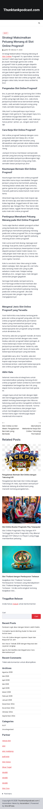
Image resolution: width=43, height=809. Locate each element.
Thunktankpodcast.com (21, 10)
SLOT (5, 33)
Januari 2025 (7, 700)
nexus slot (6, 740)
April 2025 (5, 688)
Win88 (5, 772)
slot (3, 746)
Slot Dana (6, 762)
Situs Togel (6, 767)
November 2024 (8, 708)
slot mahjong (7, 751)
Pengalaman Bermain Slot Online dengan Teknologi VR (19, 476)
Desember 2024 (8, 704)
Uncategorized (7, 729)
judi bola (5, 756)
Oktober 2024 (7, 712)
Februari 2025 (7, 696)
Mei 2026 (5, 676)
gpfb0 (6, 50)
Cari (4, 612)
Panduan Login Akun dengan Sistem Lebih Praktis (21, 627)
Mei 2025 (5, 684)
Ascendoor (24, 803)
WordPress (9, 806)
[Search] (39, 23)
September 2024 (8, 716)
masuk (15, 604)
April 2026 (6, 680)
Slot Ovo (5, 788)
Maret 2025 (6, 692)
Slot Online (6, 56)
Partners (8, 793)
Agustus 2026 (7, 672)
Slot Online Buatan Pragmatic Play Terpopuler (21, 527)
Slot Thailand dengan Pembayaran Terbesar (20, 576)
